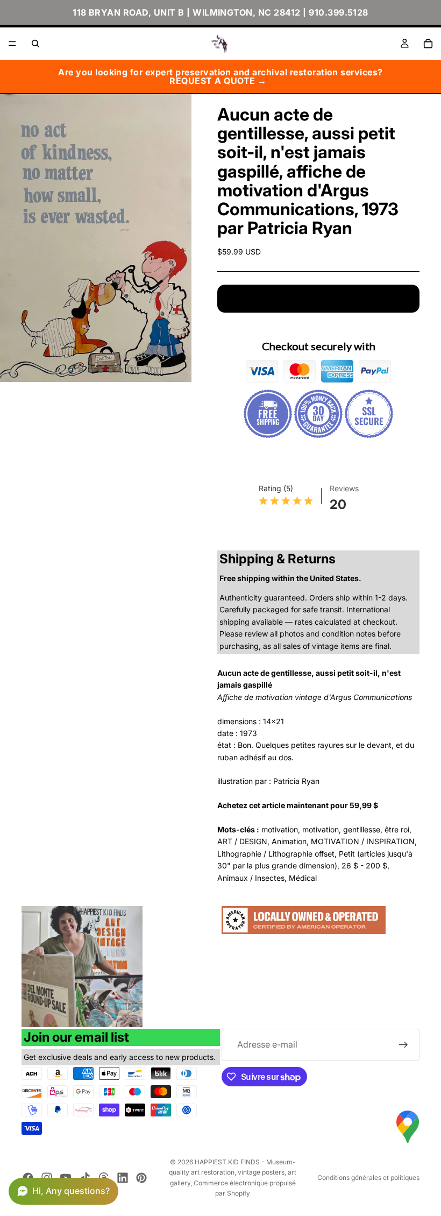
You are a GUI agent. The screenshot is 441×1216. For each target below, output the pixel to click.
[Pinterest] (141, 1177)
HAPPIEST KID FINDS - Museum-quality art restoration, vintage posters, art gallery (232, 1172)
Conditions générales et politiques (368, 1177)
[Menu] (12, 43)
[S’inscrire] (403, 1045)
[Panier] (428, 43)
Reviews (344, 488)
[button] (63, 1191)
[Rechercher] (35, 43)
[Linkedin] (122, 1177)
